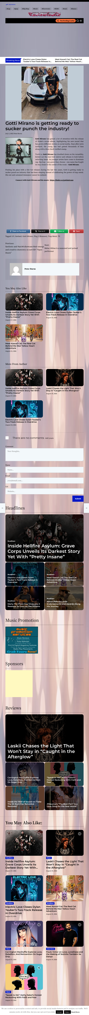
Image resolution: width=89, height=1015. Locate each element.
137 (13, 236)
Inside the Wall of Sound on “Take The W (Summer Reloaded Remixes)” (24, 804)
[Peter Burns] (16, 269)
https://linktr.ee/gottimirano (61, 180)
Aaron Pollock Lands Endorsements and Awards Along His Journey (63, 603)
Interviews (50, 949)
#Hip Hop (25, 9)
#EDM (56, 9)
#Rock (35, 9)
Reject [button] (67, 1012)
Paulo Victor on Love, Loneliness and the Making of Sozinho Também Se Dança (64, 954)
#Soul (65, 9)
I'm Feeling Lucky (67, 21)
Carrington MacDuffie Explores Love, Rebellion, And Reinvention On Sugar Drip (24, 779)
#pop (16, 9)
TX (59, 236)
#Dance (73, 9)
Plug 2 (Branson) (40, 236)
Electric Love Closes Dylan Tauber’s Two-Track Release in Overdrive (36, 61)
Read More (75, 1012)
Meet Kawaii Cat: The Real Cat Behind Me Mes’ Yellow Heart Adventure (68, 61)
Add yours (49, 438)
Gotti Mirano (28, 236)
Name (7, 465)
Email (7, 476)
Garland (18, 236)
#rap (8, 9)
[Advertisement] (44, 40)
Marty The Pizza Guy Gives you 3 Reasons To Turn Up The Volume (24, 605)
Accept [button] (59, 1012)
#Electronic (46, 9)
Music (49, 858)
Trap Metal (52, 236)
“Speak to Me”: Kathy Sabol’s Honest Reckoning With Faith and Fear (64, 779)
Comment (9, 446)
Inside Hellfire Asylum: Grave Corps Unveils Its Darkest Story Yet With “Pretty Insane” (22, 314)
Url (6, 486)
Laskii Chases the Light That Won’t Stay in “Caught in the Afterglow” (63, 389)
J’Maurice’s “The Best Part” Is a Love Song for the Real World (62, 805)
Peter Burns (18, 133)
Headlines (11, 541)
